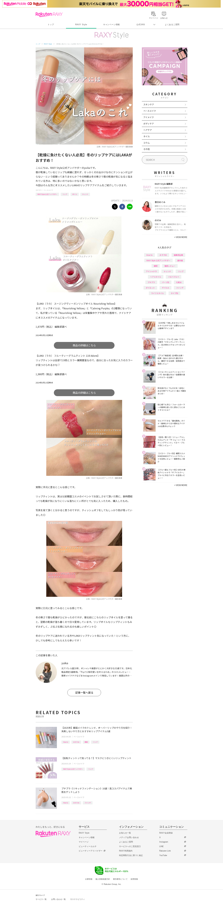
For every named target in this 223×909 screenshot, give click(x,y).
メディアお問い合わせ (129, 837)
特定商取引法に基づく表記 (131, 855)
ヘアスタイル (155, 276)
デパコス (165, 287)
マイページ (84, 842)
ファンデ (88, 803)
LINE (161, 846)
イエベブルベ (173, 276)
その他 (146, 149)
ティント (85, 194)
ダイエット (150, 287)
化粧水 (179, 282)
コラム (146, 142)
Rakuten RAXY (49, 14)
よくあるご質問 (172, 24)
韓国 (86, 742)
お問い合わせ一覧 (58, 899)
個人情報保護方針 (102, 879)
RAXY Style (81, 24)
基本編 (180, 260)
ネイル (146, 136)
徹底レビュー (169, 266)
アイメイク (148, 117)
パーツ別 (165, 282)
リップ (65, 194)
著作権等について (120, 879)
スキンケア (148, 104)
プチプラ (151, 282)
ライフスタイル (157, 293)
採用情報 (134, 879)
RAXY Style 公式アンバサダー (47, 194)
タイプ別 (174, 293)
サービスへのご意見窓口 (130, 846)
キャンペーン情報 (111, 24)
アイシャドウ (151, 271)
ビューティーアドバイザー (90, 851)
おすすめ (76, 742)
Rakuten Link (165, 851)
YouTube (163, 855)
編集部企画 (178, 255)
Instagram (163, 842)
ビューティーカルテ (87, 846)
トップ (51, 24)
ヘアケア (147, 129)
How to (65, 742)
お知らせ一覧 (125, 833)
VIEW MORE (180, 237)
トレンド (167, 271)
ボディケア (148, 123)
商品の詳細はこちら (84, 345)
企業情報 (88, 879)
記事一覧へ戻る (84, 692)
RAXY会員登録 (166, 833)
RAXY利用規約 (125, 851)
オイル (74, 194)
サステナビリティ (77, 899)
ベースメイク (48, 190)
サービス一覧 (41, 899)
